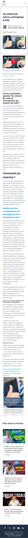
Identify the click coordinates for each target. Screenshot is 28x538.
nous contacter (15, 363)
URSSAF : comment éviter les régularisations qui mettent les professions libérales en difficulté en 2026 (13, 480)
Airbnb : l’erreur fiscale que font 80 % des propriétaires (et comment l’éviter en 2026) (14, 511)
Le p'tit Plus (17, 536)
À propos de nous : (8, 343)
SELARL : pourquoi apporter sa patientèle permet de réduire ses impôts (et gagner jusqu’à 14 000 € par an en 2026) (13, 449)
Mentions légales (9, 534)
